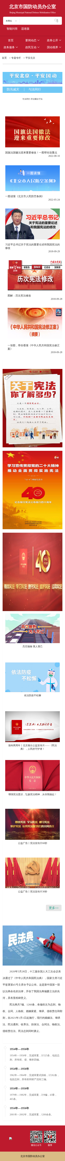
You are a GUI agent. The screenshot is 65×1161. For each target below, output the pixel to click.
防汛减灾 (13, 89)
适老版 (25, 28)
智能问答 (12, 28)
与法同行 (34, 89)
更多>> (54, 908)
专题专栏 (16, 58)
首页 (4, 58)
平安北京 (30, 58)
